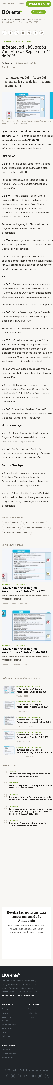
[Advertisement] (26, 865)
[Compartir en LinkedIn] (29, 32)
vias (5, 523)
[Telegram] (40, 1076)
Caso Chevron (8, 4)
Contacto (6, 1049)
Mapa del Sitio (8, 1057)
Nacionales (7, 1028)
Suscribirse (38, 12)
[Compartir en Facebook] (10, 32)
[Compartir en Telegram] (22, 32)
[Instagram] (20, 1076)
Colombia (6, 1036)
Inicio (4, 20)
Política (5, 1021)
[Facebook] (6, 1076)
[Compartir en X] (16, 32)
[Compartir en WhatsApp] (4, 32)
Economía (6, 1017)
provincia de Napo (11, 528)
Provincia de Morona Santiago (36, 528)
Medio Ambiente (9, 1024)
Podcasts (20, 4)
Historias (31, 1017)
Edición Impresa (9, 1053)
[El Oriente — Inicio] (12, 12)
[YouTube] (33, 1076)
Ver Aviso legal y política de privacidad (18, 995)
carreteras (16, 523)
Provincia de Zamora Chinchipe (17, 533)
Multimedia (32, 1013)
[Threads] (26, 1076)
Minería (5, 1013)
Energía (5, 1009)
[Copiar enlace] (41, 32)
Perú (4, 1032)
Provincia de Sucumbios (35, 523)
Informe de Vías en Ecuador (19, 20)
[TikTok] (47, 1076)
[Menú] (49, 12)
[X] (13, 1076)
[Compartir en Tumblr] (35, 32)
